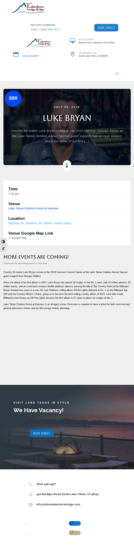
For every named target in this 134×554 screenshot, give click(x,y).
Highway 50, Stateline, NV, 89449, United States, (40, 223)
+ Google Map (17, 237)
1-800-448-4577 (49, 29)
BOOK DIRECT (106, 28)
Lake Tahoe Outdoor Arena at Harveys (33, 208)
